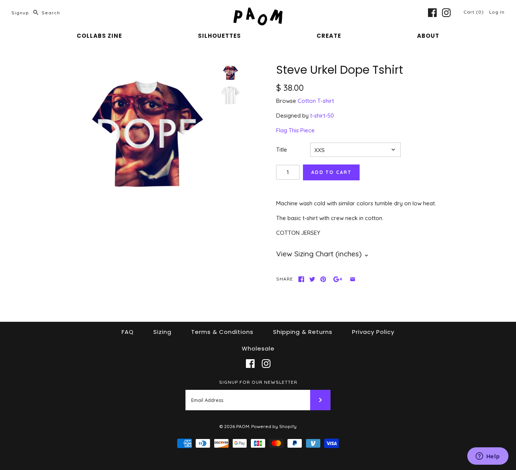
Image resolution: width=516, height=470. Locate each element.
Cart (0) (474, 12)
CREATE (329, 36)
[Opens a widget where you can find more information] (487, 456)
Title (281, 149)
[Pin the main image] (323, 279)
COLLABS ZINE (99, 36)
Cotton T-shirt (316, 100)
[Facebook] (432, 12)
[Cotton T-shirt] (230, 95)
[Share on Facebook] (301, 279)
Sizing (162, 332)
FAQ (128, 332)
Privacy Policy (373, 332)
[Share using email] (352, 279)
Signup (20, 13)
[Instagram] (446, 12)
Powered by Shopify (274, 426)
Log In (497, 12)
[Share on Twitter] (312, 279)
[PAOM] (258, 12)
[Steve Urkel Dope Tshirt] (147, 133)
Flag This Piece (295, 130)
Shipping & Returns (302, 332)
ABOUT (428, 36)
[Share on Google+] (338, 279)
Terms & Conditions (222, 332)
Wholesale (258, 348)
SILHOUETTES (219, 36)
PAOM (242, 426)
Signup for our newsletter (258, 382)
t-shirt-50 (322, 115)
